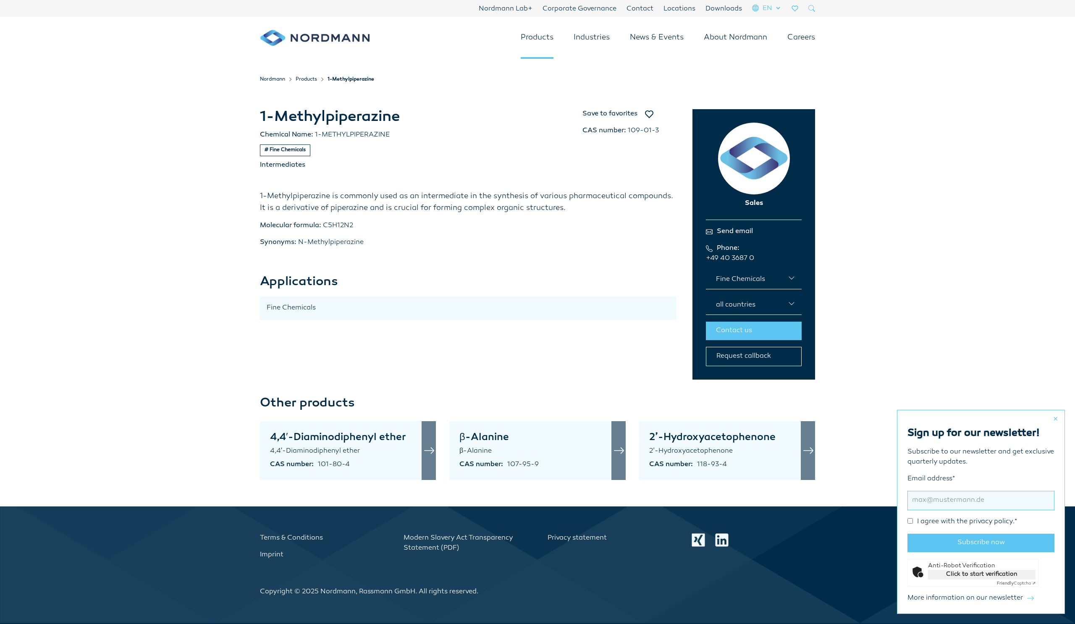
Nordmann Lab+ (505, 9)
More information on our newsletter (965, 598)
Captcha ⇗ (1016, 583)
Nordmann (272, 79)
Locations (679, 9)
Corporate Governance (579, 9)
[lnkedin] (722, 540)
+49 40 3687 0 (730, 258)
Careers (801, 38)
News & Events (657, 38)
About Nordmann (735, 38)
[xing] (698, 540)
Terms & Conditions (291, 538)
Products (537, 38)
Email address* (962, 500)
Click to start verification (981, 574)
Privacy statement (577, 538)
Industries (592, 38)
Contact (640, 9)
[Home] (315, 38)
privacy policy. (992, 521)
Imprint (271, 554)
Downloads (723, 9)
